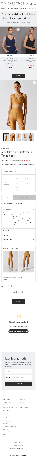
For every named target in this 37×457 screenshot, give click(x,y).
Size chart (6, 184)
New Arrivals (5, 8)
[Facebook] (6, 286)
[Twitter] (8, 286)
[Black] (9, 67)
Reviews (22, 404)
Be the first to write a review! (18, 331)
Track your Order (8, 402)
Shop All (5, 413)
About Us (22, 399)
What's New (6, 399)
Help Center (6, 421)
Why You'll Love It (9, 230)
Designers (6, 410)
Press (4, 434)
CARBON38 (5, 148)
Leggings (23, 8)
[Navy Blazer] (11, 67)
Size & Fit (6, 235)
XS (23, 178)
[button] (18, 455)
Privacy (21, 442)
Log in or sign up (28, 164)
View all (19, 76)
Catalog (5, 429)
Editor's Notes (7, 209)
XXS (17, 178)
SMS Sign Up (6, 431)
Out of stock (24, 197)
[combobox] (8, 377)
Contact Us (6, 423)
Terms (15, 442)
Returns (5, 404)
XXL (17, 187)
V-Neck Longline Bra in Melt (10, 61)
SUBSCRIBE (18, 383)
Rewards (22, 402)
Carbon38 (14, 8)
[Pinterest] (11, 286)
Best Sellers (32, 8)
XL (28, 183)
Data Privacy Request (9, 426)
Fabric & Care (7, 239)
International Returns (10, 407)
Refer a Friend (24, 407)
